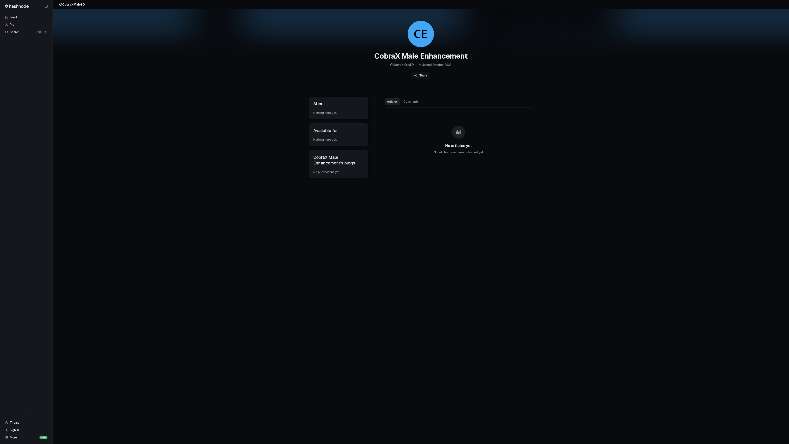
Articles (392, 101)
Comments (411, 101)
